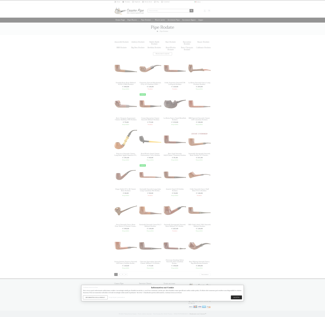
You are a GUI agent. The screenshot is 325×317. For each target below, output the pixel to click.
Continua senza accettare (90, 287)
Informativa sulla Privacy (95, 297)
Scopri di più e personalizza (117, 297)
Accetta (236, 297)
